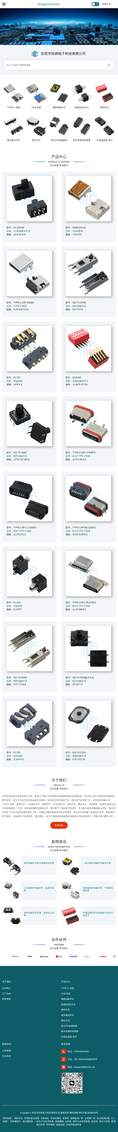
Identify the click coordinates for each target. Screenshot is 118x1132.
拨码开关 (104, 107)
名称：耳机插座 (14, 381)
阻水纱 (94, 1121)
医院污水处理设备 (81, 1121)
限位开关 (36, 140)
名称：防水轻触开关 (75, 681)
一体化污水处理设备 (44, 1121)
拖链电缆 (60, 1124)
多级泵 (66, 1118)
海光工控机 (104, 1121)
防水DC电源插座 (59, 140)
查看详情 (59, 825)
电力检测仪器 (103, 1118)
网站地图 (74, 1112)
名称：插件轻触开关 (75, 306)
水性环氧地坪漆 (73, 1124)
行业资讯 (6, 1056)
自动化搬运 (56, 1118)
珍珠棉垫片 (15, 1121)
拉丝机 (68, 1121)
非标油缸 (45, 1118)
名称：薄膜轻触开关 (75, 756)
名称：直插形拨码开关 (76, 381)
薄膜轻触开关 (59, 107)
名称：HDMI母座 (74, 231)
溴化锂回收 (27, 1121)
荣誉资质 (6, 999)
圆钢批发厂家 (76, 1118)
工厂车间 (6, 993)
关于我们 (59, 780)
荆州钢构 (50, 1124)
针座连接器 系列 (104, 140)
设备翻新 (59, 1121)
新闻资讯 (59, 842)
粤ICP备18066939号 (88, 1112)
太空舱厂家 (90, 1118)
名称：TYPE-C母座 (16, 306)
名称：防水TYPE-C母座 (77, 456)
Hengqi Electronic (48, 4)
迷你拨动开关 (13, 140)
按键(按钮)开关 (82, 107)
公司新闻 (6, 1050)
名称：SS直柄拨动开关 (18, 231)
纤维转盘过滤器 (31, 1118)
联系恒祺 (65, 1044)
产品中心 (59, 157)
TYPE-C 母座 (13, 107)
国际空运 (18, 1118)
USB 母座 (36, 107)
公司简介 (6, 988)
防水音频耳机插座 (81, 140)
